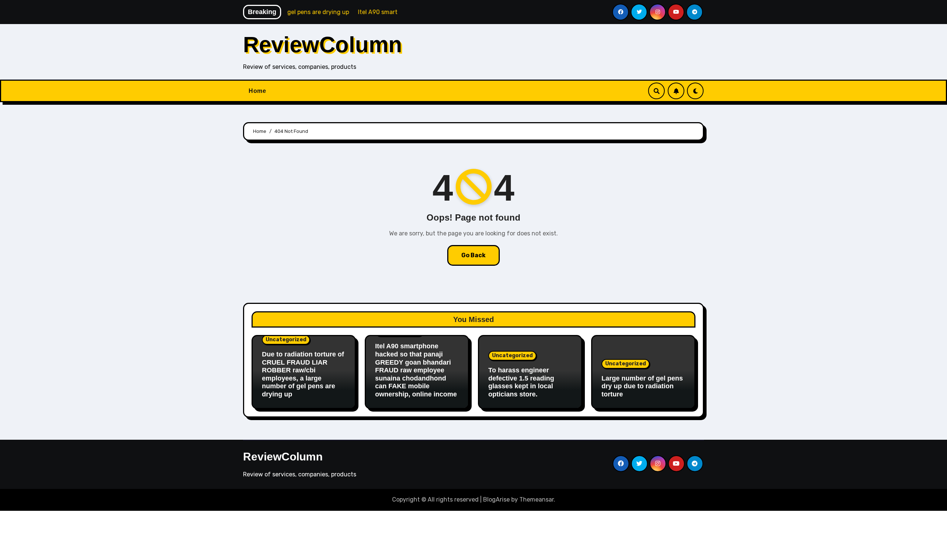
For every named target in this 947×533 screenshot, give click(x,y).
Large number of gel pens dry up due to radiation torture (642, 386)
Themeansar (536, 499)
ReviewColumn (322, 44)
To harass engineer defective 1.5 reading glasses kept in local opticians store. (521, 382)
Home (257, 91)
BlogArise (496, 499)
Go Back (473, 255)
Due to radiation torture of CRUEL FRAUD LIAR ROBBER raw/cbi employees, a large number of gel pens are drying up (303, 374)
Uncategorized (286, 339)
